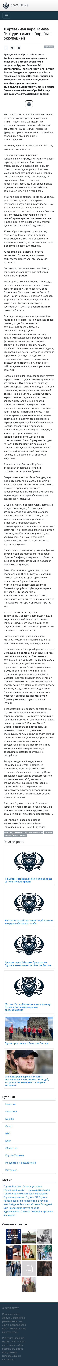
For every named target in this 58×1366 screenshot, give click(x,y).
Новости (10, 1104)
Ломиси (7, 835)
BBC (7, 1133)
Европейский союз (23, 1193)
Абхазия (35, 1204)
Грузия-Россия (20, 832)
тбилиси (26, 1186)
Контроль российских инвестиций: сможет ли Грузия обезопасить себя (29, 922)
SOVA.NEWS (12, 1308)
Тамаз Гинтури (19, 835)
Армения (48, 1211)
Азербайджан (11, 1204)
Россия (16, 1186)
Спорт (9, 1126)
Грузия (7, 1186)
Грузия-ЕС (32, 1197)
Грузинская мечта (19, 1207)
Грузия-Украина (14, 1155)
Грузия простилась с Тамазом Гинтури (26, 1043)
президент (9, 1215)
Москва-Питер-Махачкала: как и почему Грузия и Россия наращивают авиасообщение (27, 1007)
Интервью (11, 1169)
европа (35, 1207)
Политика (49, 47)
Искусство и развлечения (20, 1162)
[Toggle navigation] (6, 15)
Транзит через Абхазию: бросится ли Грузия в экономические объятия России (28, 964)
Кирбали (48, 832)
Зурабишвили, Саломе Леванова (22, 1211)
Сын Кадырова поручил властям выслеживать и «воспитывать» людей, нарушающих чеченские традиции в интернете (27, 1081)
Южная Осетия (36, 832)
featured (8, 832)
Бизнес (9, 1118)
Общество (11, 1148)
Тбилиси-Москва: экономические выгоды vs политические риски (28, 880)
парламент (18, 1197)
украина (37, 1186)
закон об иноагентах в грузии (30, 1200)
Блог (8, 1140)
